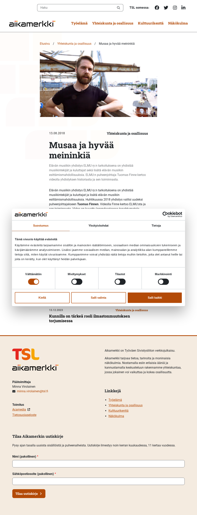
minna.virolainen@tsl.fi (32, 391)
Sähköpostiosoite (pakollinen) (34, 474)
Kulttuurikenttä (151, 23)
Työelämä (79, 23)
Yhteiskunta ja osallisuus (112, 23)
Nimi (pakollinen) (25, 456)
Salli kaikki (155, 297)
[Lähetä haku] (118, 7)
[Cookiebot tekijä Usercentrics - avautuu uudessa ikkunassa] (165, 214)
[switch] (76, 282)
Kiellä (42, 297)
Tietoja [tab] (156, 225)
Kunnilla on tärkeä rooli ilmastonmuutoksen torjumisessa (89, 318)
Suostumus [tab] (41, 225)
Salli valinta (98, 297)
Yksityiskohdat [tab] (98, 225)
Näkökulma (178, 23)
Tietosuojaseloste (24, 415)
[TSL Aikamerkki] (32, 23)
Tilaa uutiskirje (26, 493)
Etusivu (45, 43)
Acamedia (19, 409)
